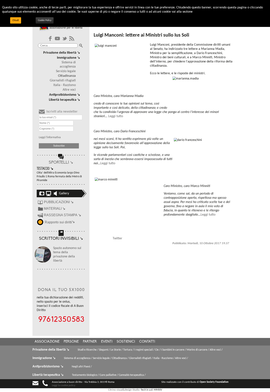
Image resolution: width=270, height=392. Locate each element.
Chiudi (15, 20)
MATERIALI (54, 208)
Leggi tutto (115, 116)
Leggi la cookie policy (63, 385)
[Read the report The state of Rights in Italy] (41, 222)
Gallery (64, 193)
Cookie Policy (44, 20)
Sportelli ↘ (61, 163)
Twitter (117, 238)
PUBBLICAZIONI (58, 202)
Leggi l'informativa (50, 137)
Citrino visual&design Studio (124, 389)
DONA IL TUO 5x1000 (61, 290)
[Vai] (81, 46)
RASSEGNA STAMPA (62, 215)
